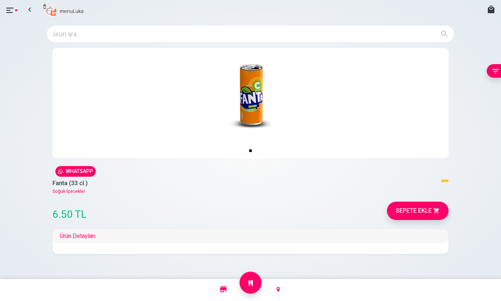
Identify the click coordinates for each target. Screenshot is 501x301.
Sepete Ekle (418, 210)
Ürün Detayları (77, 235)
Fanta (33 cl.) (70, 183)
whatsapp (79, 171)
